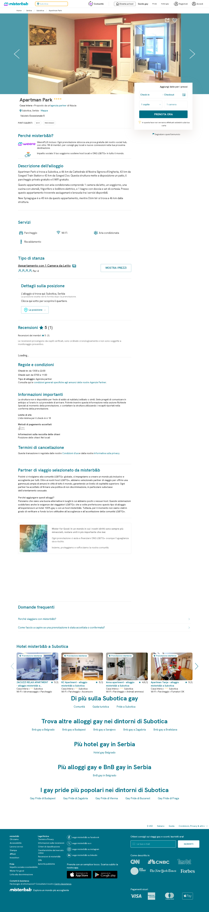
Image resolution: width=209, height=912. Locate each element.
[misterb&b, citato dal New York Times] (163, 871)
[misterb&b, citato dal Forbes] (187, 871)
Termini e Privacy (46, 839)
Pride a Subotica (126, 706)
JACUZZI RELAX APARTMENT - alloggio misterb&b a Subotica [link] (32, 684)
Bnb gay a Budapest (74, 729)
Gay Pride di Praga (168, 798)
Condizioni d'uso (70, 453)
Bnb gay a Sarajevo (104, 729)
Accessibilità (15, 843)
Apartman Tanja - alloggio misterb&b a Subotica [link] (165, 684)
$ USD (150, 826)
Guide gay (143, 3)
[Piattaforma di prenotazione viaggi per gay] (21, 889)
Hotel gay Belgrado (104, 752)
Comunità (99, 3)
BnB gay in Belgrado (104, 775)
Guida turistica (101, 706)
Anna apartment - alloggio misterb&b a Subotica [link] (120, 684)
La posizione (35, 309)
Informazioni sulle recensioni (51, 843)
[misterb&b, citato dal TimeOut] (184, 861)
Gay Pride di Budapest (43, 798)
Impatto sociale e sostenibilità (23, 867)
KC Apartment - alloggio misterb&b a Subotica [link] (74, 684)
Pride (154, 4)
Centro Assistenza (62, 884)
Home (19, 10)
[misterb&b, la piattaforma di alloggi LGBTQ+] (15, 4)
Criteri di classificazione (49, 846)
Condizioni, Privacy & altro (192, 826)
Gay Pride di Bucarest (137, 798)
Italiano (160, 826)
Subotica (40, 10)
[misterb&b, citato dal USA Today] (138, 871)
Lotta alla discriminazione (21, 874)
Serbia (29, 10)
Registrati (183, 4)
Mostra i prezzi (116, 268)
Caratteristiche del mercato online (51, 851)
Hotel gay (165, 4)
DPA (40, 860)
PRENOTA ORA (163, 114)
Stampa (13, 850)
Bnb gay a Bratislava (165, 729)
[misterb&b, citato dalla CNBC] (158, 861)
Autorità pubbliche (46, 864)
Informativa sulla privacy (106, 453)
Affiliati (13, 854)
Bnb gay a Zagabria (134, 729)
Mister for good (17, 871)
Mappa (44, 110)
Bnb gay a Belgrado (43, 729)
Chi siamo (14, 839)
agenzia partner (58, 105)
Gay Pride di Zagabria (75, 798)
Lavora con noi (16, 846)
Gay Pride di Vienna (106, 798)
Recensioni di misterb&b (49, 856)
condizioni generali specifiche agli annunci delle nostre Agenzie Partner (70, 382)
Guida (171, 826)
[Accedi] (174, 21)
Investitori (14, 857)
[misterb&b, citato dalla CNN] (135, 862)
